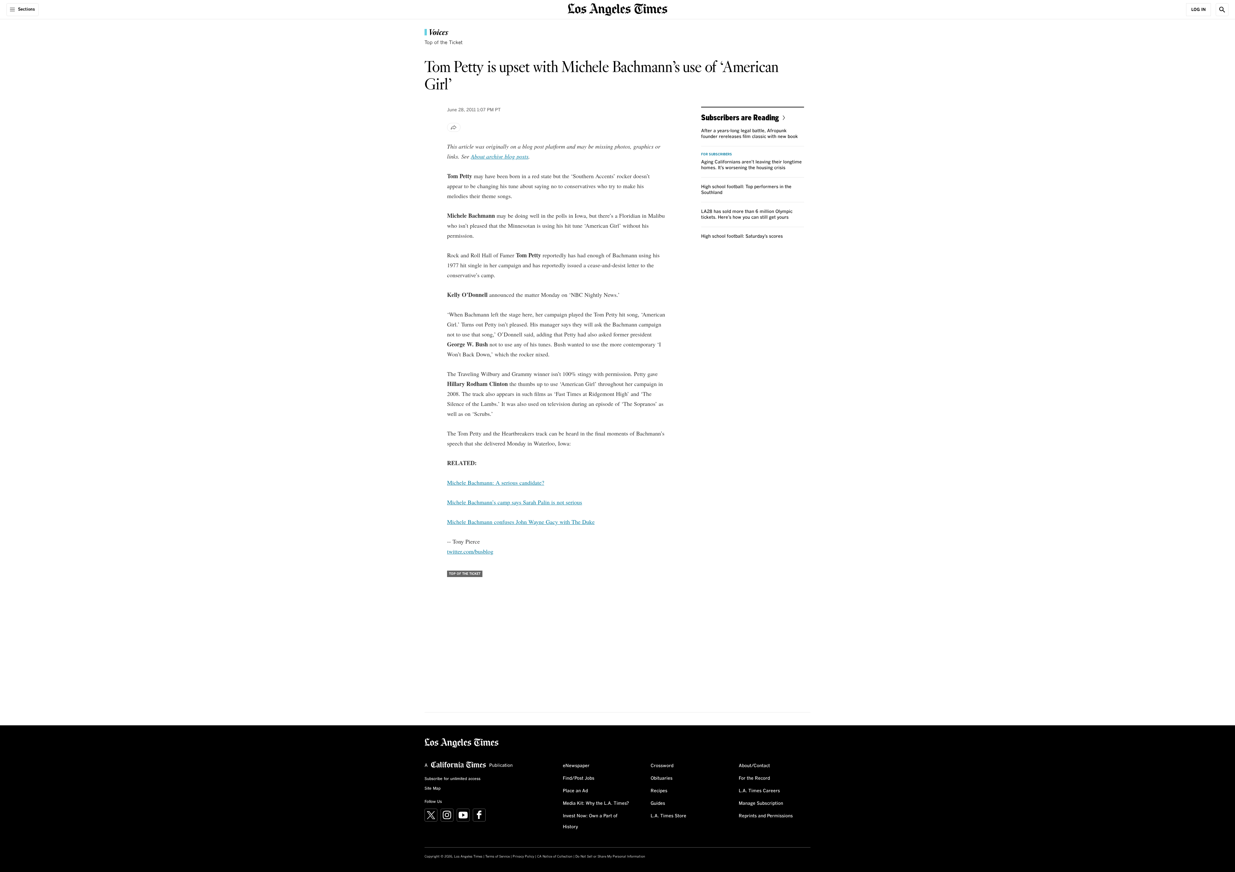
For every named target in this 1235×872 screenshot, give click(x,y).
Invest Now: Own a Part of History (590, 821)
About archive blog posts (499, 156)
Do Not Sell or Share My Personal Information (610, 856)
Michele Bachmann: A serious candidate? (495, 482)
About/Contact (754, 766)
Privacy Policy (523, 856)
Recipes (659, 791)
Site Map (433, 789)
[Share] (454, 127)
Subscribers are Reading (740, 117)
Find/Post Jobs (578, 778)
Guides (658, 803)
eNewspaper (576, 766)
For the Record (754, 778)
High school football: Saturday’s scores (742, 236)
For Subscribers (716, 154)
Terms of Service (497, 856)
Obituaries (661, 778)
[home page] (617, 9)
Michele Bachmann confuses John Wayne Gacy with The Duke (521, 522)
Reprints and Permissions (766, 816)
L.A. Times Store (668, 816)
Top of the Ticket (443, 42)
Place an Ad (575, 791)
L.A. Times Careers (759, 791)
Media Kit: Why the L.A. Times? (596, 803)
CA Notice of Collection (554, 856)
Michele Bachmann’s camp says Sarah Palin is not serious (514, 502)
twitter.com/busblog (470, 551)
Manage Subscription (761, 803)
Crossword (662, 766)
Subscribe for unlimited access (452, 779)
